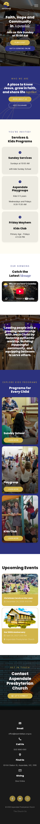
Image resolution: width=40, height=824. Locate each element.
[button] (36, 6)
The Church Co (20, 811)
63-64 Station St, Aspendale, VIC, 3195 (20, 765)
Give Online (20, 781)
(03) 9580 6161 (20, 749)
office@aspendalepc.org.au (20, 734)
